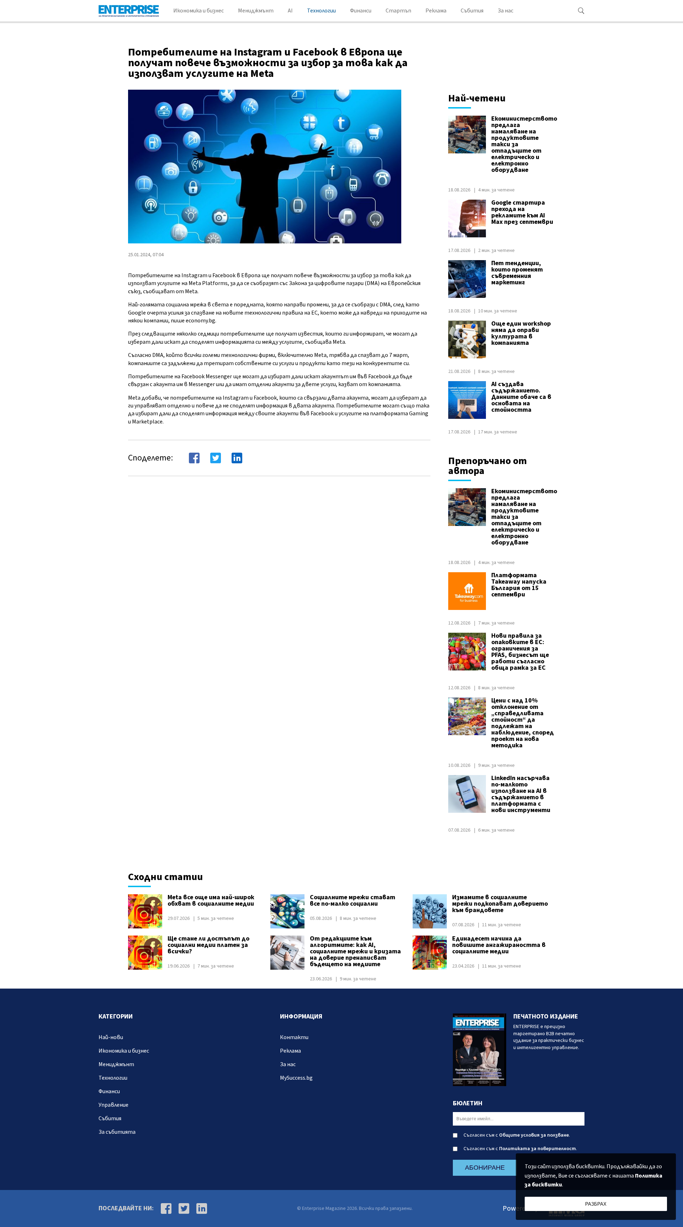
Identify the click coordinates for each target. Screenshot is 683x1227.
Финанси (360, 11)
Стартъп (398, 11)
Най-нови (111, 1037)
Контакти (294, 1037)
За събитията (117, 1132)
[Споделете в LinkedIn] (237, 458)
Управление (113, 1105)
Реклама (435, 11)
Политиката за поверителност (537, 1148)
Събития (472, 11)
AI (290, 11)
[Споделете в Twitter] (215, 458)
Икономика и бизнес (198, 11)
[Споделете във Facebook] (194, 458)
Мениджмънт (256, 11)
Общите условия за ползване (534, 1135)
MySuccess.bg (296, 1078)
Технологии (321, 11)
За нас (505, 11)
